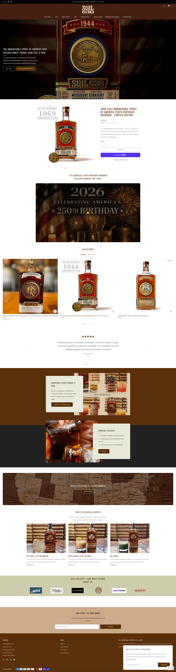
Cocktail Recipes (85, 17)
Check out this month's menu (62, 404)
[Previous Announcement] (61, 2)
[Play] (88, 213)
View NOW (103, 451)
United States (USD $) (7, 669)
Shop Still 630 (64, 647)
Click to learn (88, 491)
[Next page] (173, 286)
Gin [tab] (89, 254)
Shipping (103, 122)
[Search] (172, 6)
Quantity (102, 141)
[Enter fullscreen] (137, 240)
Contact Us (63, 650)
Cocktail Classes (98, 17)
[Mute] (134, 240)
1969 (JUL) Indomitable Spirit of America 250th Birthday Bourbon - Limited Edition (119, 112)
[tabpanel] (88, 291)
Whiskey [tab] (83, 254)
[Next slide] (93, 134)
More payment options (120, 160)
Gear (75, 17)
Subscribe (164, 665)
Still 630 (103, 106)
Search (62, 644)
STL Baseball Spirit (127, 17)
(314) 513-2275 (7, 647)
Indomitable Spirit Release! (112, 17)
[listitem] (88, 1)
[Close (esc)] (170, 647)
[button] (86, 97)
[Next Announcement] (114, 2)
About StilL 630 (64, 653)
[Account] (164, 6)
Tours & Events (66, 17)
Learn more (112, 137)
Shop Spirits (47, 17)
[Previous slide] (39, 134)
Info (56, 17)
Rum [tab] (93, 254)
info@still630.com (8, 644)
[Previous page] (3, 286)
